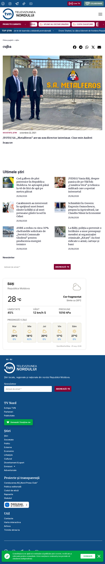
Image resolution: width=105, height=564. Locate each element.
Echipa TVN (10, 408)
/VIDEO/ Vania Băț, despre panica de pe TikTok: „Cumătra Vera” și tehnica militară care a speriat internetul (83, 185)
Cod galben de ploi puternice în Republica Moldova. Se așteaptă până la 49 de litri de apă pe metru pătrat (32, 185)
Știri (15, 133)
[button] (75, 47)
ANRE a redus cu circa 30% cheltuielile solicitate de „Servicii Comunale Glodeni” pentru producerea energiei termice (32, 236)
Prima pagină (8, 40)
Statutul (8, 498)
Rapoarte (8, 494)
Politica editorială (12, 486)
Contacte (8, 518)
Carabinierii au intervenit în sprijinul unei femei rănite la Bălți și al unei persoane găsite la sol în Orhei (32, 210)
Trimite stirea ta (12, 530)
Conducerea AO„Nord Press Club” (21, 482)
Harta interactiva (12, 522)
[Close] (99, 556)
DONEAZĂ (88, 556)
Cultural (8, 458)
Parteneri (8, 411)
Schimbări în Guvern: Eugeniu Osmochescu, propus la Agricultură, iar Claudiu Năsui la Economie (84, 208)
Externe (8, 447)
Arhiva (7, 526)
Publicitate (9, 415)
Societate (7, 133)
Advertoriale (10, 470)
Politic (7, 443)
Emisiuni (8, 466)
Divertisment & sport (14, 462)
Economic (9, 451)
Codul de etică (11, 490)
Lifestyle (8, 455)
